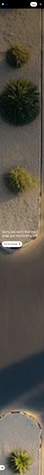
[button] (33, 4)
